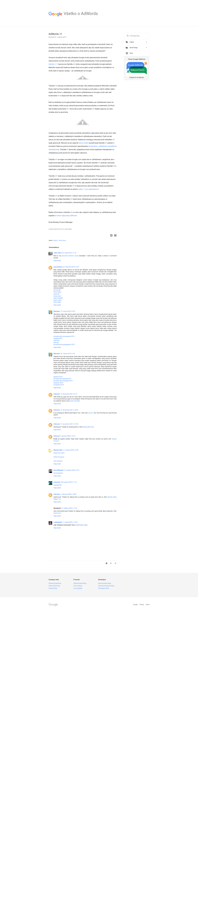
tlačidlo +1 (53, 64)
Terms (147, 604)
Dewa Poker (57, 292)
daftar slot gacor (59, 457)
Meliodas (57, 311)
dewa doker (57, 302)
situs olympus (58, 461)
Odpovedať (57, 260)
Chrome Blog (77, 586)
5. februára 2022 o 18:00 (68, 494)
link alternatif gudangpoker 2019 (64, 344)
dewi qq (56, 342)
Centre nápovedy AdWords (66, 216)
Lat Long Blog (77, 588)
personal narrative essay (70, 256)
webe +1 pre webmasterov (88, 189)
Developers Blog (103, 588)
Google (135, 604)
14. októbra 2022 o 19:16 (69, 508)
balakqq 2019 (58, 338)
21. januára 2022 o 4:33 (71, 470)
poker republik (58, 298)
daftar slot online (59, 453)
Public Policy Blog (54, 586)
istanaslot (57, 482)
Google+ (55, 240)
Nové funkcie (62, 240)
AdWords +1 (55, 34)
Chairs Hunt (57, 513)
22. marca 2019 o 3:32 (68, 353)
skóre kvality (83, 143)
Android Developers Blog (106, 586)
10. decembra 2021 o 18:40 (69, 410)
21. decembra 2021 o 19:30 (69, 424)
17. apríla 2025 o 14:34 (70, 522)
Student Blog (53, 588)
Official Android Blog (80, 583)
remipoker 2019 (59, 385)
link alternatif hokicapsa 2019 (63, 381)
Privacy (142, 604)
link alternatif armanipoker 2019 (64, 336)
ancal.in (90, 413)
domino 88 (57, 290)
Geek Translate (75, 401)
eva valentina (58, 267)
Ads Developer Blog (104, 583)
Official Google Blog (55, 583)
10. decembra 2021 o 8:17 (68, 394)
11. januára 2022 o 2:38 (70, 450)
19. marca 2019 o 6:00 (68, 311)
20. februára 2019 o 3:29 (71, 267)
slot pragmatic (58, 473)
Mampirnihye (58, 450)
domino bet (57, 296)
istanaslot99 (58, 485)
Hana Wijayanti (59, 470)
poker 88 (56, 294)
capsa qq (56, 340)
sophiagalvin (58, 522)
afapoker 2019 (58, 383)
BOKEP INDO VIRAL (81, 525)
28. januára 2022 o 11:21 (69, 482)
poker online (57, 300)
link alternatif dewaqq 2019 (62, 379)
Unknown (57, 394)
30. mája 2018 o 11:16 (69, 253)
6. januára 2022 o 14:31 (67, 436)
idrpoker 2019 (58, 377)
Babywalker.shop (88, 427)
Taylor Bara (57, 253)
